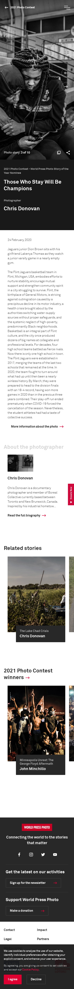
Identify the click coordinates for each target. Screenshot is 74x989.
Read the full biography (24, 515)
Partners (43, 939)
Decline (36, 979)
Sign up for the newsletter (28, 882)
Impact (42, 930)
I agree (12, 979)
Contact (9, 930)
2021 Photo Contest (22, 7)
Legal (8, 939)
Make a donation (21, 910)
